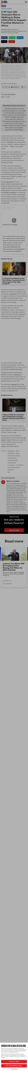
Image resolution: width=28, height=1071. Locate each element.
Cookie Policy (14, 1068)
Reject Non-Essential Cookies (14, 1065)
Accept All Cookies (14, 1061)
